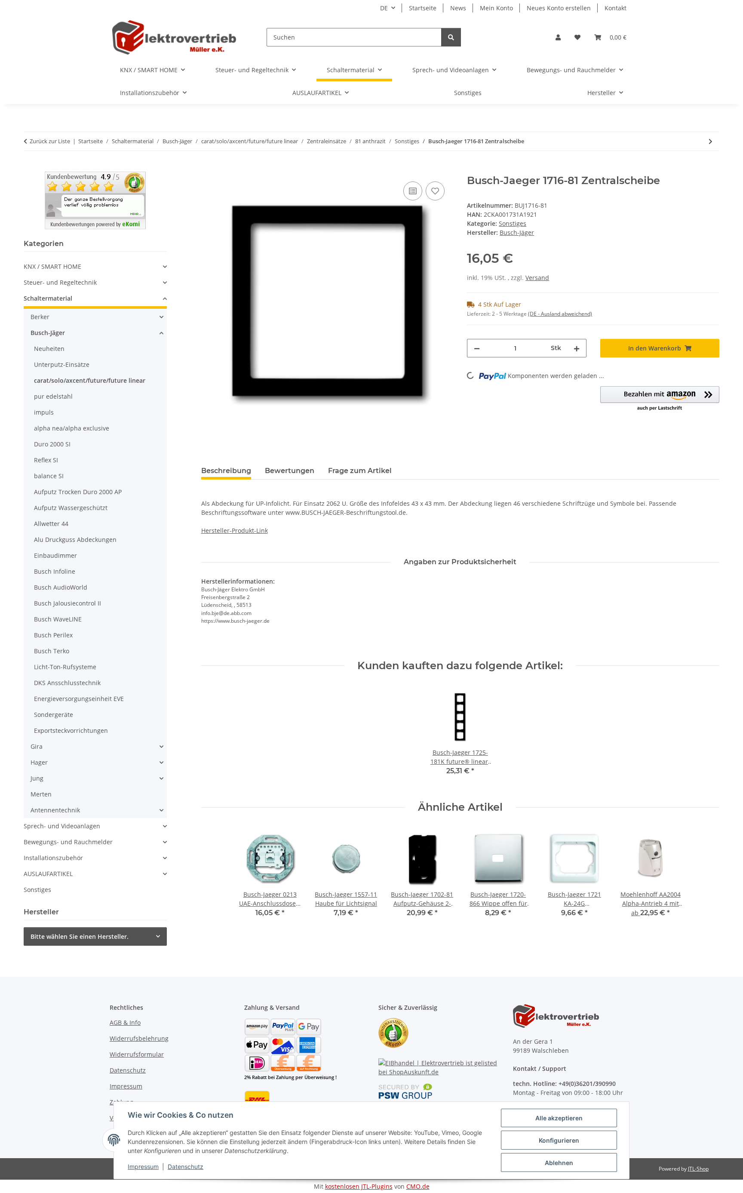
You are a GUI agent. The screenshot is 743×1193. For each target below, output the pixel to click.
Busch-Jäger (48, 333)
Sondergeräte (53, 714)
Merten (41, 794)
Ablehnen (559, 1162)
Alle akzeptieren (559, 1118)
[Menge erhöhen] (576, 348)
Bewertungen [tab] (289, 471)
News (458, 8)
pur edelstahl (53, 396)
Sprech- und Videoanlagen (62, 826)
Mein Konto (496, 8)
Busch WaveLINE (58, 619)
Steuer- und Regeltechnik (60, 282)
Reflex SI (46, 460)
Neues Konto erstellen (559, 8)
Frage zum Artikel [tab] (360, 471)
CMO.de (418, 1186)
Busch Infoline (54, 571)
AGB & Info (125, 1022)
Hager (39, 762)
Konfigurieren (559, 1140)
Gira (37, 746)
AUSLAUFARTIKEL (48, 874)
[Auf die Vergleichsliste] (412, 190)
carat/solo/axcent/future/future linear (89, 380)
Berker (40, 317)
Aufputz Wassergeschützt (70, 508)
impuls (44, 412)
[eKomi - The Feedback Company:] (393, 1032)
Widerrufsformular (137, 1054)
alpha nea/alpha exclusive (71, 428)
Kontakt (615, 8)
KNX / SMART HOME (52, 266)
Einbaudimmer (55, 555)
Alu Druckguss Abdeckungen (75, 539)
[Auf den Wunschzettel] (435, 190)
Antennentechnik (55, 810)
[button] (558, 37)
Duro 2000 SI (52, 444)
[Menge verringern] (476, 348)
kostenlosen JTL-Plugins (359, 1186)
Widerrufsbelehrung (139, 1038)
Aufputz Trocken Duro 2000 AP (78, 492)
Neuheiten (49, 348)
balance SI (49, 476)
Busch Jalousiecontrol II (67, 603)
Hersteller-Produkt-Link (234, 530)
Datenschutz (185, 1166)
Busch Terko (51, 651)
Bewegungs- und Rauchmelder (68, 842)
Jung (37, 778)
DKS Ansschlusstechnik (67, 683)
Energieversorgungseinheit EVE (79, 699)
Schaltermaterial (48, 298)
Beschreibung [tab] (226, 471)
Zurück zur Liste (50, 141)
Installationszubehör (53, 858)
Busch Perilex (53, 635)
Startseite (422, 8)
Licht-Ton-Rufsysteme (65, 667)
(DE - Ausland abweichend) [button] (560, 313)
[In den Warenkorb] (208, 170)
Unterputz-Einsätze (61, 364)
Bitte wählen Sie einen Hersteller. (80, 936)
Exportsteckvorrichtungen (71, 730)
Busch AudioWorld (60, 587)
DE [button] (384, 8)
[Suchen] (451, 37)
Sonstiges (512, 223)
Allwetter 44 (51, 524)
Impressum (143, 1166)
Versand (537, 278)
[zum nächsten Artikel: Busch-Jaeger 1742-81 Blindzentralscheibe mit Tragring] (710, 141)
